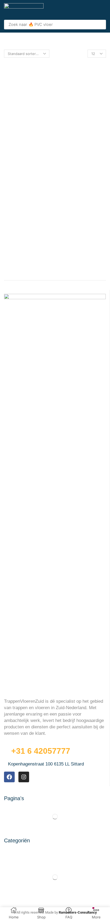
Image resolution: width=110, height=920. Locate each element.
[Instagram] (23, 777)
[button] (103, 10)
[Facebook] (9, 777)
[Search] (100, 24)
